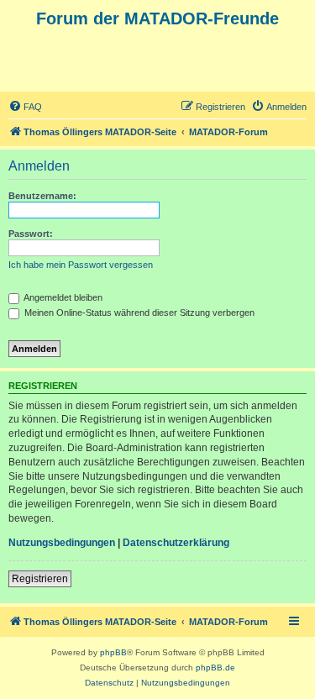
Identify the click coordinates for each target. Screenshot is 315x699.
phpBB (113, 652)
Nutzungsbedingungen (61, 543)
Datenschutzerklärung (176, 543)
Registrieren (40, 579)
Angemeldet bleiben (62, 297)
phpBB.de (215, 667)
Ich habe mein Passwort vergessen (80, 265)
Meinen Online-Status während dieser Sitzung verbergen (138, 312)
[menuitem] (25, 107)
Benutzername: (42, 196)
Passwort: (30, 234)
